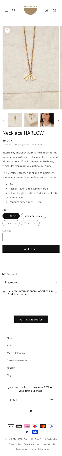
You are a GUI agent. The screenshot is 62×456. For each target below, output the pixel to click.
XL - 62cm (30, 223)
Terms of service (31, 444)
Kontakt (11, 367)
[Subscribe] (51, 399)
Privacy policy (15, 444)
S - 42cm (11, 215)
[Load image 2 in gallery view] (31, 120)
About (10, 338)
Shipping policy (49, 444)
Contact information (39, 449)
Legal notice (21, 449)
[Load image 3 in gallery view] (47, 120)
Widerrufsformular (16, 353)
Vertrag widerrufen (31, 319)
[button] (6, 10)
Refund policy (51, 439)
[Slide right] (58, 120)
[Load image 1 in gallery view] (15, 120)
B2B (9, 345)
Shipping (19, 144)
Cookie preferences (17, 360)
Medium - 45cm (34, 215)
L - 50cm (11, 223)
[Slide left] (3, 120)
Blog (9, 375)
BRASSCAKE (18, 439)
